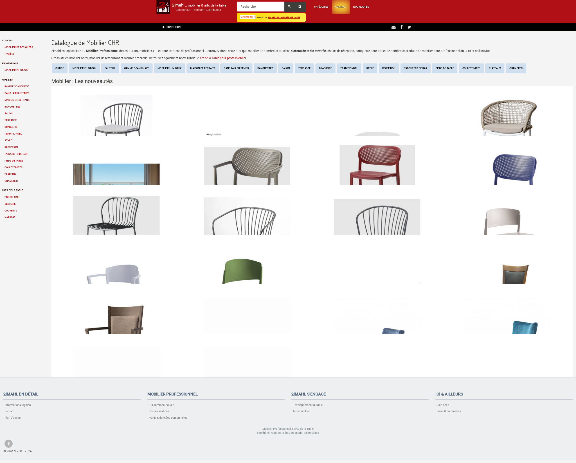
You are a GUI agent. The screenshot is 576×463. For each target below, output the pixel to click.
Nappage (9, 217)
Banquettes (12, 106)
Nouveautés (361, 6)
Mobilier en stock (16, 70)
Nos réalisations (158, 411)
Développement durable (307, 405)
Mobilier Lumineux (170, 68)
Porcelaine (11, 197)
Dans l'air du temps (16, 93)
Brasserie (10, 127)
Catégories (321, 6)
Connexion (173, 27)
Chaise (59, 68)
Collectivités (13, 167)
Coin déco (442, 405)
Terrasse (10, 120)
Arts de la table (12, 190)
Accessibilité (300, 411)
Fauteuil (110, 68)
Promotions (10, 63)
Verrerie (10, 203)
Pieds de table (13, 160)
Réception (11, 147)
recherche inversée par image (284, 17)
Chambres (11, 181)
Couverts (10, 210)
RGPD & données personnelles (167, 417)
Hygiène (9, 54)
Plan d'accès (12, 417)
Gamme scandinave (16, 86)
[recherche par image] (300, 7)
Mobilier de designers (18, 47)
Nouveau (7, 40)
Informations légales (17, 405)
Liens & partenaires (448, 411)
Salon (8, 113)
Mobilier (7, 79)
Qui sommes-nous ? (161, 405)
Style (8, 140)
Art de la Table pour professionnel (223, 58)
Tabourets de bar (15, 154)
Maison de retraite (17, 100)
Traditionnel (13, 133)
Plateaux (10, 174)
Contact (340, 6)
